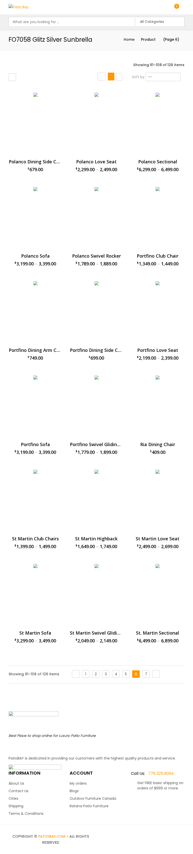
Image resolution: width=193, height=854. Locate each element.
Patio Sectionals (148, 90)
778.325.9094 (152, 773)
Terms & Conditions (26, 813)
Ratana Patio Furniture (89, 806)
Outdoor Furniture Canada (93, 798)
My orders (78, 783)
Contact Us (18, 790)
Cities (13, 798)
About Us (16, 783)
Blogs (74, 790)
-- (150, 76)
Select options (119, 691)
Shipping (16, 806)
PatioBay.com (51, 836)
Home (129, 39)
